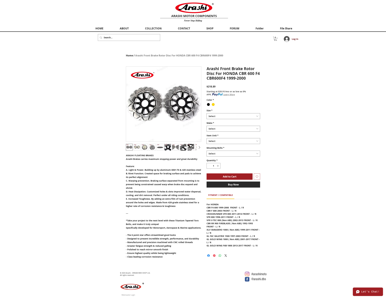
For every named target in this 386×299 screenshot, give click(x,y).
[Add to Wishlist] (257, 176)
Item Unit (212, 135)
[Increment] (218, 165)
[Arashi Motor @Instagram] (247, 274)
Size (209, 110)
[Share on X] (226, 255)
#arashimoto (259, 274)
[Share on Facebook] (208, 255)
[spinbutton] (213, 165)
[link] (220, 195)
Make (210, 123)
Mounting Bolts (215, 147)
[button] (275, 39)
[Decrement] (209, 165)
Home (129, 55)
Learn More (229, 94)
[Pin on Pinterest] (214, 255)
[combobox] (233, 116)
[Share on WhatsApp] (220, 255)
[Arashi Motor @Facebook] (247, 279)
